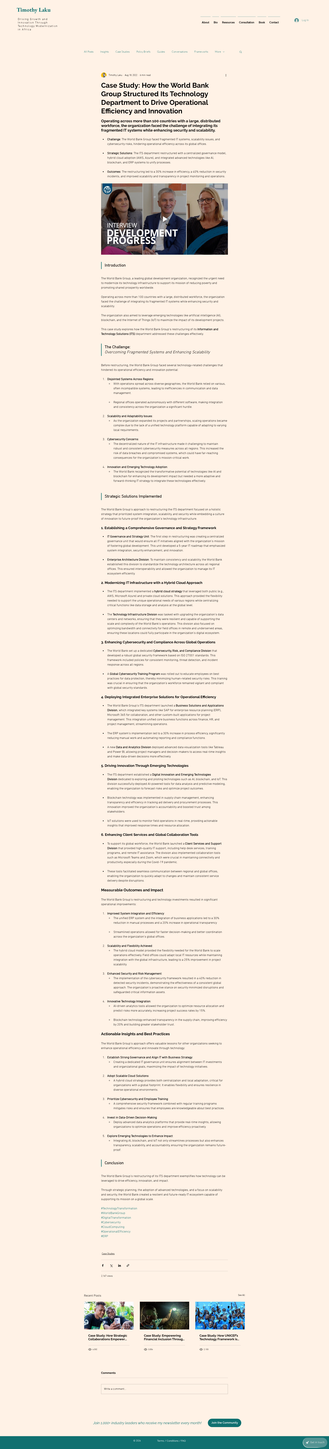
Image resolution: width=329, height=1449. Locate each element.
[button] (240, 51)
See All (241, 1295)
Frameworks (201, 51)
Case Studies (122, 51)
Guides (161, 51)
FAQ (183, 1440)
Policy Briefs (143, 51)
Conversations (179, 51)
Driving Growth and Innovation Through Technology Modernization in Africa (38, 24)
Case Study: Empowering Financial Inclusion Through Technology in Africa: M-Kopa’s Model (164, 1337)
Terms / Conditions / (169, 1440)
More (218, 51)
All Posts (88, 51)
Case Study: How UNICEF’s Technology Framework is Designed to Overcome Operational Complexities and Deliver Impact (218, 1337)
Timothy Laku (34, 9)
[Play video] (164, 219)
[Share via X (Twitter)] (111, 1265)
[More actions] (226, 75)
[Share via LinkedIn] (119, 1265)
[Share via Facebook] (102, 1265)
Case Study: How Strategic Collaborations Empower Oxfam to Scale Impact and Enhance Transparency (108, 1337)
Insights (104, 51)
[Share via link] (128, 1265)
